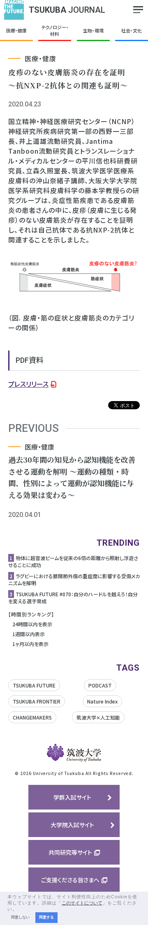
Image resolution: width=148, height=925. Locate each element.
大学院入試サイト (72, 825)
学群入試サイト (72, 797)
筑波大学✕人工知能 (98, 717)
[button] (20, 909)
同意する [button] (46, 917)
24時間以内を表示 (32, 624)
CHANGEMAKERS (32, 717)
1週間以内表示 (28, 633)
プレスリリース (28, 384)
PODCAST (100, 685)
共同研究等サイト (70, 852)
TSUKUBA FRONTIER (36, 701)
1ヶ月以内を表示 (30, 643)
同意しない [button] (20, 917)
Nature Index (102, 701)
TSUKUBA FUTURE (34, 685)
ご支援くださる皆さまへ (70, 880)
